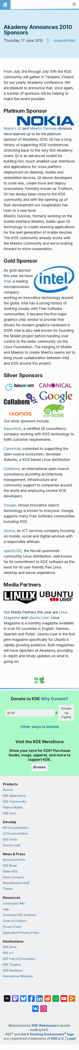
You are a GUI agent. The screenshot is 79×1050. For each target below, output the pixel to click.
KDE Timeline (12, 964)
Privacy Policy (12, 926)
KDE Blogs (10, 865)
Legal (71, 1038)
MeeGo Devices (43, 128)
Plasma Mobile (13, 807)
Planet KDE (10, 871)
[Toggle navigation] (74, 5)
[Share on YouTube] (64, 996)
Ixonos (9, 531)
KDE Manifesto (13, 970)
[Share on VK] (35, 1006)
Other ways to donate (39, 727)
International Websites (18, 976)
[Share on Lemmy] (55, 996)
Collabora (12, 469)
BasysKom (12, 428)
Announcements (14, 859)
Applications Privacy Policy (21, 932)
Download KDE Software (19, 915)
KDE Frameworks (14, 801)
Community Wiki (14, 903)
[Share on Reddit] (47, 996)
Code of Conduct (14, 921)
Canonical (12, 448)
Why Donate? (54, 698)
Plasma (8, 789)
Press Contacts (13, 877)
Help (6, 909)
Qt (19, 128)
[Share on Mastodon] (15, 996)
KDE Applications (14, 795)
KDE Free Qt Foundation (19, 958)
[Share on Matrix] (7, 996)
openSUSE (13, 551)
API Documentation (16, 827)
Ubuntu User (38, 617)
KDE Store (10, 947)
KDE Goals (10, 839)
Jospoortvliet (64, 40)
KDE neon (9, 813)
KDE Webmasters (45, 1026)
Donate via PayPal (66, 713)
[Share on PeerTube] (72, 996)
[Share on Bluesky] (23, 996)
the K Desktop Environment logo (47, 1034)
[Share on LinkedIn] (39, 996)
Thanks (8, 889)
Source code (11, 845)
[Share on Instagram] (43, 1006)
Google (10, 505)
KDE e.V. (8, 953)
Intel (7, 281)
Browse (39, 767)
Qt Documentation (15, 833)
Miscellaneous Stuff (16, 883)
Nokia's (10, 128)
